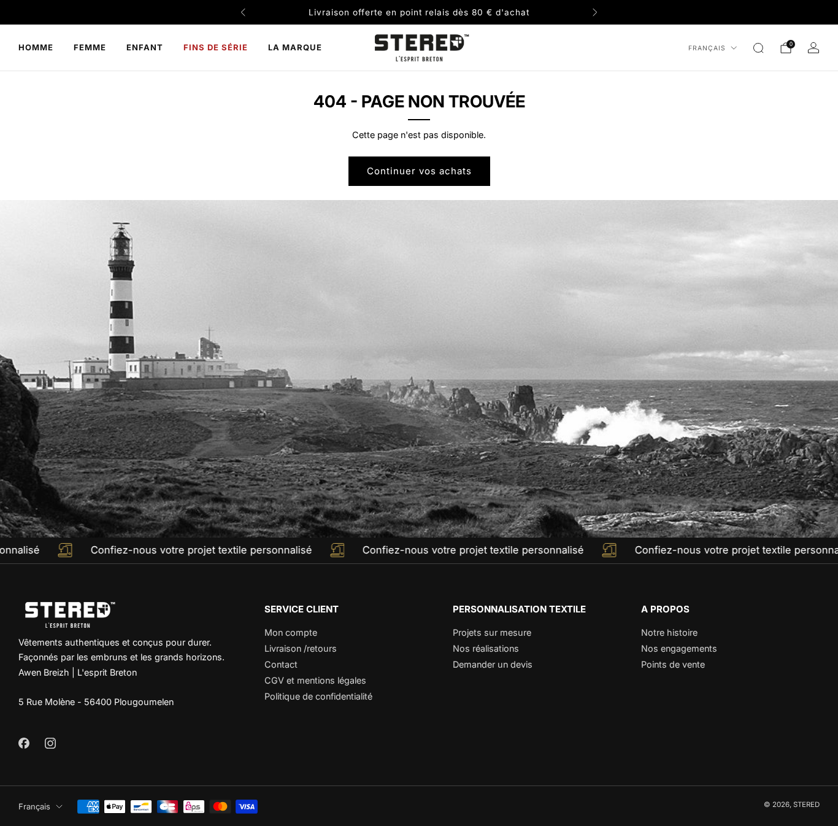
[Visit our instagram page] (50, 743)
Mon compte (290, 632)
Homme (35, 47)
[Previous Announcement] (243, 12)
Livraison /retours (300, 648)
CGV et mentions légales (315, 680)
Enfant (144, 47)
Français (707, 48)
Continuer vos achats (419, 171)
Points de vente (673, 664)
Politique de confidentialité (318, 696)
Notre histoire (669, 632)
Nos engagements (679, 648)
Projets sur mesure (492, 632)
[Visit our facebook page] (23, 743)
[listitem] (419, 12)
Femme (90, 47)
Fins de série (215, 47)
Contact (281, 664)
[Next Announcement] (595, 12)
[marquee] (419, 550)
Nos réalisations (486, 648)
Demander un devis (492, 664)
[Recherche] (758, 48)
